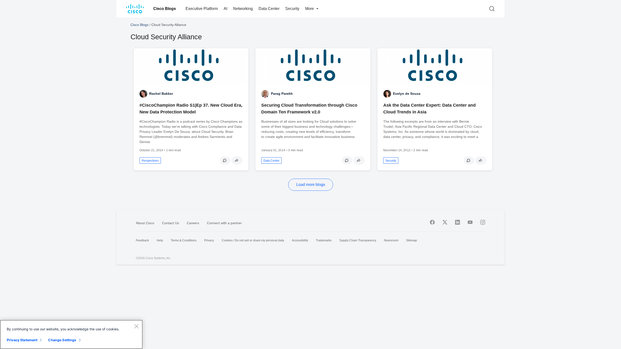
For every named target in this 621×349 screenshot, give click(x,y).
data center (271, 160)
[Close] (136, 326)
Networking (243, 9)
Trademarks (324, 240)
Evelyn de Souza (406, 93)
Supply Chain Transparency (357, 240)
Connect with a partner (224, 223)
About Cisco (145, 223)
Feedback (142, 240)
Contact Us (170, 223)
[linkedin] (457, 222)
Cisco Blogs (164, 9)
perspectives (150, 160)
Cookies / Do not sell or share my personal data (253, 240)
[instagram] (482, 222)
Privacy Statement (22, 340)
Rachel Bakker (161, 93)
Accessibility (300, 240)
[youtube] (470, 222)
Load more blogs (310, 184)
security (390, 160)
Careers (193, 223)
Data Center (269, 9)
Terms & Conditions (183, 240)
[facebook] (432, 222)
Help (160, 240)
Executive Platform (202, 9)
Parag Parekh (282, 93)
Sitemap (411, 240)
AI (225, 9)
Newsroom (391, 240)
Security (292, 9)
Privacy (209, 240)
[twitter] (444, 222)
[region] (71, 334)
